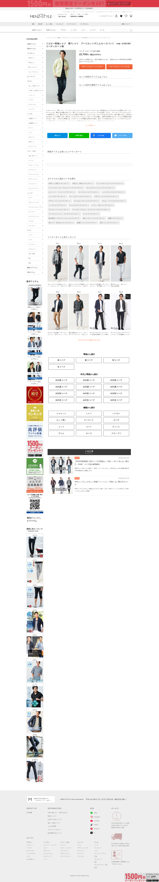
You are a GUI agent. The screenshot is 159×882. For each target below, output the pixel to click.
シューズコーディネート (57, 196)
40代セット (31, 58)
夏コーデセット (33, 67)
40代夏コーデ (89, 387)
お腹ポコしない (37, 30)
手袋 (95, 856)
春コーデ (61, 360)
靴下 (29, 258)
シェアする (100, 135)
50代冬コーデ (116, 400)
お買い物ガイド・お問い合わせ (57, 812)
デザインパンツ (33, 179)
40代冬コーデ (89, 400)
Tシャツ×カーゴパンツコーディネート (109, 183)
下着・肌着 (31, 253)
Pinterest (97, 829)
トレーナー (31, 109)
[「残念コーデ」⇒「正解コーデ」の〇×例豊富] (77, 16)
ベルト (30, 239)
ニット (61, 427)
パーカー (31, 100)
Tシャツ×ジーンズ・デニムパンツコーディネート (65, 188)
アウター (63, 30)
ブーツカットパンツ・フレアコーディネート (64, 214)
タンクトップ (32, 146)
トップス (73, 30)
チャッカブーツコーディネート (80, 196)
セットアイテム (48, 853)
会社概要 (29, 812)
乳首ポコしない (51, 30)
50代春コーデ (116, 380)
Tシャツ (30, 128)
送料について (125, 24)
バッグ (30, 235)
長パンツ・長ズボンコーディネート (61, 223)
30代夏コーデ (61, 387)
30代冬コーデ (61, 400)
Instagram (97, 817)
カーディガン (32, 104)
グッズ (102, 30)
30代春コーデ (61, 380)
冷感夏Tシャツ (32, 118)
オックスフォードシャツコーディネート (100, 188)
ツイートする (122, 135)
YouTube (96, 821)
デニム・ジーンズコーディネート (113, 201)
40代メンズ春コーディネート (59, 183)
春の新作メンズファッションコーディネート (95, 37)
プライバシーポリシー (55, 830)
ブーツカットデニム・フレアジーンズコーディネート (90, 209)
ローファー (80, 853)
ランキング (59, 24)
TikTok (96, 825)
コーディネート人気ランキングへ (89, 340)
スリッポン (31, 225)
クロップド (116, 433)
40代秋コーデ (89, 393)
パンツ (83, 30)
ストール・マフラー (100, 853)
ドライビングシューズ (34, 207)
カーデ (116, 420)
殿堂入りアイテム (32, 267)
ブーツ (30, 197)
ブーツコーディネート (90, 214)
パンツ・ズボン (31, 151)
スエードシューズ (33, 216)
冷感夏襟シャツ (33, 123)
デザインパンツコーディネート (59, 201)
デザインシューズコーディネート (106, 196)
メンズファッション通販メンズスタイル (57, 37)
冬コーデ (61, 367)
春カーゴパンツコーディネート (93, 218)
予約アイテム (31, 272)
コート (89, 427)
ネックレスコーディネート (78, 205)
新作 (33, 24)
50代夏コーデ (116, 387)
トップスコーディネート (57, 205)
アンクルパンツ (33, 184)
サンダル (31, 221)
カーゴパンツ (32, 170)
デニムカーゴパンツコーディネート (86, 201)
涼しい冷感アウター (34, 86)
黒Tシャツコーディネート (109, 223)
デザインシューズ (33, 202)
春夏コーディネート (115, 218)
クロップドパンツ (33, 188)
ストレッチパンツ (33, 174)
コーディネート (72, 24)
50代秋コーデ (116, 393)
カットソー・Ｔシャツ (49, 845)
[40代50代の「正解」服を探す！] (131, 30)
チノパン (31, 160)
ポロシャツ (31, 137)
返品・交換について (54, 823)
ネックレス (31, 244)
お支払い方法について (55, 819)
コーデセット (31, 53)
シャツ (30, 132)
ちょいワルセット (33, 72)
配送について (52, 816)
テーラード (89, 420)
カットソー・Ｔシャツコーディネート (61, 192)
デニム (61, 433)
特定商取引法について (55, 833)
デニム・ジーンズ (33, 165)
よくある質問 (52, 826)
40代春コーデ (89, 380)
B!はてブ (57, 135)
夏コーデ (89, 360)
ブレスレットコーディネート (58, 209)
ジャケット (31, 95)
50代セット (31, 62)
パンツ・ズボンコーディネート (102, 205)
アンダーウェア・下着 (100, 865)
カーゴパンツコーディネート (88, 192)
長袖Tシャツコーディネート (86, 223)
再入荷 (40, 24)
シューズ (92, 30)
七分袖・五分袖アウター (35, 90)
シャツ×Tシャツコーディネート (113, 192)
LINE (95, 813)
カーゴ (89, 433)
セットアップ (31, 76)
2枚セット (31, 142)
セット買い (49, 24)
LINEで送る (79, 135)
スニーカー (31, 211)
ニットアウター (31, 853)
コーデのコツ (84, 24)
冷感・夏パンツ (33, 156)
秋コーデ (116, 360)
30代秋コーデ (61, 393)
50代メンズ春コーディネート (82, 183)
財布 (29, 263)
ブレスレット (32, 249)
